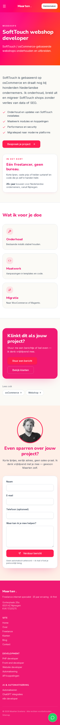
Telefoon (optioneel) (17, 509)
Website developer (12, 667)
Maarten (24, 6)
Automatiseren (9, 690)
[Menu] (4, 6)
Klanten (6, 635)
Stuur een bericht (22, 360)
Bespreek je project (18, 144)
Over (5, 627)
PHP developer (10, 658)
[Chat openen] (52, 717)
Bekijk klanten (20, 370)
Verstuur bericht (32, 553)
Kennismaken (49, 6)
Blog (4, 640)
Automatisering (9, 671)
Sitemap (6, 715)
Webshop (33, 392)
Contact (6, 644)
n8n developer (10, 698)
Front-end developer (13, 663)
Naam (9, 481)
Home (5, 622)
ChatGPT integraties (12, 694)
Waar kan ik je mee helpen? (21, 523)
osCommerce (12, 392)
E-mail (9, 495)
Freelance (7, 631)
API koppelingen (10, 675)
